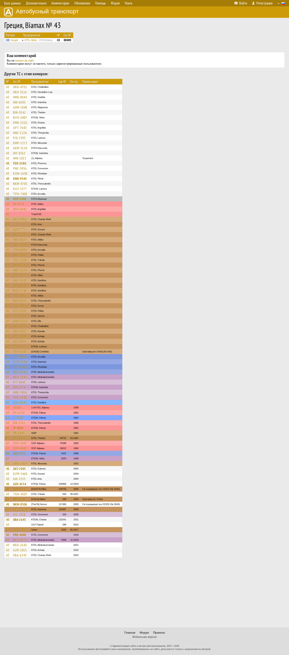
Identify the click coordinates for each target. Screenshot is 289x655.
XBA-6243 (20, 555)
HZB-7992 (20, 530)
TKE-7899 (20, 260)
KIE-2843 (19, 275)
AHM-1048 (20, 107)
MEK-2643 (20, 545)
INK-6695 (19, 102)
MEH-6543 (20, 372)
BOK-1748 (20, 290)
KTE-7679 (20, 509)
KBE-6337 (20, 331)
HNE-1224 (20, 133)
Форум (144, 632)
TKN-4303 (20, 494)
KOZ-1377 (20, 189)
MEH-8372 (20, 540)
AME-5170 (20, 270)
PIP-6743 (19, 346)
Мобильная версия (144, 636)
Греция (14, 40)
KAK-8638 (20, 285)
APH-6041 (20, 209)
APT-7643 (20, 128)
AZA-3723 (19, 453)
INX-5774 (19, 387)
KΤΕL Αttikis (39, 40)
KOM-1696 (20, 173)
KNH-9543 (20, 178)
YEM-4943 (20, 448)
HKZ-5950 (20, 219)
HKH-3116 (20, 92)
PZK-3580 (19, 163)
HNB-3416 (20, 392)
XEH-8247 (19, 499)
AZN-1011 (20, 550)
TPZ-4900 (20, 357)
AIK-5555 (19, 479)
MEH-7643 (20, 377)
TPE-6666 (20, 295)
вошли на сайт (24, 60)
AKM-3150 (20, 148)
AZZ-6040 (20, 336)
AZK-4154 (19, 484)
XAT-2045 (19, 468)
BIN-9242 (19, 112)
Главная (129, 632)
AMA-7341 (20, 265)
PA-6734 (19, 413)
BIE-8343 (19, 438)
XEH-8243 (20, 351)
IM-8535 (18, 204)
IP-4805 (18, 428)
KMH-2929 (20, 463)
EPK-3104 (19, 316)
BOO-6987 (20, 117)
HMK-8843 (20, 97)
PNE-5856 (20, 168)
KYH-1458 (19, 199)
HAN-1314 (20, 321)
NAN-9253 (20, 301)
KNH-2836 (20, 255)
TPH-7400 (20, 194)
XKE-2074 (20, 326)
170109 (18, 418)
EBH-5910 (20, 306)
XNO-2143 (20, 234)
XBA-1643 (19, 519)
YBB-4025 (20, 239)
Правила (159, 632)
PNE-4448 (19, 535)
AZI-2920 (19, 341)
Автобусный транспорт (47, 11)
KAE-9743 (20, 280)
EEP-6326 (19, 311)
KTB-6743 (20, 362)
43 (7, 87)
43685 (17, 407)
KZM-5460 (20, 474)
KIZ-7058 (19, 514)
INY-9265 (19, 153)
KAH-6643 (20, 402)
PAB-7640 (20, 397)
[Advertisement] (144, 594)
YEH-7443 (19, 443)
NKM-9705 (20, 184)
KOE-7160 (20, 367)
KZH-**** (19, 229)
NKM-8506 (20, 504)
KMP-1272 (20, 143)
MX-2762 (19, 423)
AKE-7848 (20, 245)
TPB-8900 (20, 250)
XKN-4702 (20, 87)
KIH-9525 (19, 489)
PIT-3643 (19, 382)
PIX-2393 (19, 138)
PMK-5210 (20, 122)
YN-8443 (19, 433)
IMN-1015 (19, 158)
